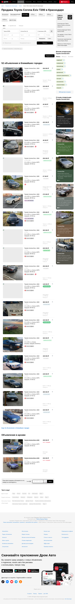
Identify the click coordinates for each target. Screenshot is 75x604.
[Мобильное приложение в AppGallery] (33, 571)
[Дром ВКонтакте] (7, 581)
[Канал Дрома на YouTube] (11, 581)
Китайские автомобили (7, 543)
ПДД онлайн (47, 543)
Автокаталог (25, 546)
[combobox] (11, 31)
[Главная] (6, 2)
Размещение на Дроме (67, 531)
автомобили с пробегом (19, 522)
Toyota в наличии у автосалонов (43, 500)
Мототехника (25, 531)
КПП (39, 35)
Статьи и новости (48, 537)
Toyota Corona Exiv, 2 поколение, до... (13, 48)
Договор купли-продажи (27, 543)
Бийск (41, 497)
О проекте (29, 593)
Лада (13, 493)
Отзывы (45, 1)
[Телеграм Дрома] (16, 581)
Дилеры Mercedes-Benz (35, 503)
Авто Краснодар (68, 598)
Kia (29, 493)
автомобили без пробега (32, 522)
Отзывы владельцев (26, 540)
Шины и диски (5, 540)
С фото (49, 38)
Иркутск (36, 497)
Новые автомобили (7, 522)
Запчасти (39, 1)
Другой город (13, 20)
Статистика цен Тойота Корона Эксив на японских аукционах (63, 25)
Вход (72, 1)
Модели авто (37, 589)
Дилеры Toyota (29, 500)
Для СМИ (46, 593)
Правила (40, 593)
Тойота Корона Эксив (60, 17)
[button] (41, 493)
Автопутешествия (48, 540)
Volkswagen (35, 493)
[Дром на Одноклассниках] (20, 581)
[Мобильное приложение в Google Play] (20, 571)
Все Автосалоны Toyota (18, 500)
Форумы (46, 534)
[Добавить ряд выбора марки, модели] (51, 31)
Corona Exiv (60, 116)
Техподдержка (65, 537)
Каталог (50, 1)
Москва (14, 1)
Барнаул (23, 497)
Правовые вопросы (48, 546)
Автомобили (21, 1)
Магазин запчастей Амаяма (28, 537)
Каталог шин (47, 531)
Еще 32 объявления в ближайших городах (15, 428)
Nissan (18, 493)
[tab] (4, 26)
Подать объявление (7, 534)
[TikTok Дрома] (2, 581)
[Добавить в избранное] (52, 68)
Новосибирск (15, 497)
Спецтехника (5, 546)
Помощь (35, 593)
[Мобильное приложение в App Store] (7, 571)
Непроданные (42, 38)
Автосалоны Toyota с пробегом (19, 503)
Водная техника (25, 534)
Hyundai (24, 493)
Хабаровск (29, 497)
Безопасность (65, 534)
